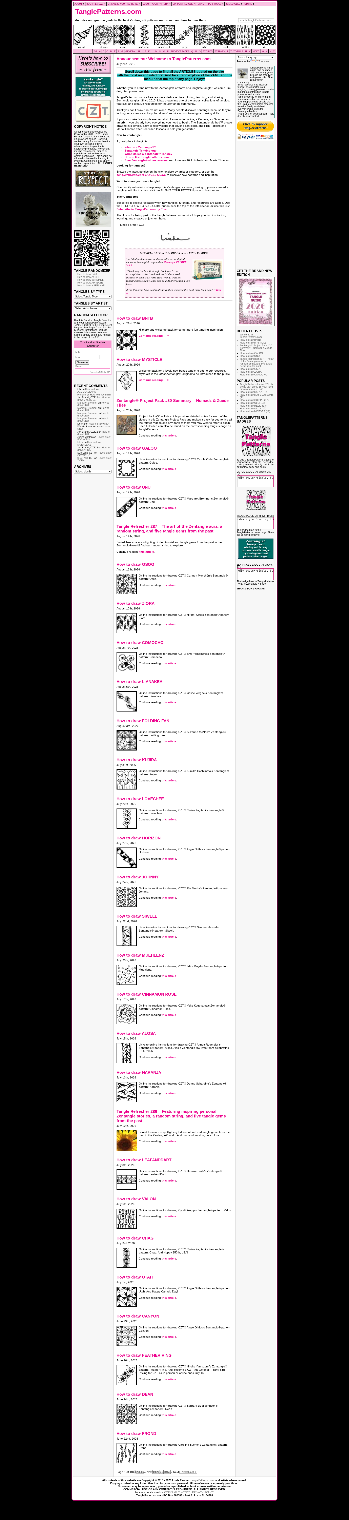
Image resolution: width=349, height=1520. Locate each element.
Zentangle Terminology (141, 150)
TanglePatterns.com (108, 11)
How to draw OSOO (135, 564)
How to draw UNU (99, 424)
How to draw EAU (87, 274)
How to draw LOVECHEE (140, 799)
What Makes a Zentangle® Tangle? (148, 153)
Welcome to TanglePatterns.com (251, 335)
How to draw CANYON (138, 1316)
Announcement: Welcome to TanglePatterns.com (164, 59)
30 (161, 1472)
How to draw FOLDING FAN (143, 721)
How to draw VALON (136, 1199)
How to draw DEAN (135, 1394)
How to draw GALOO (137, 448)
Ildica (80, 442)
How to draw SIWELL (137, 916)
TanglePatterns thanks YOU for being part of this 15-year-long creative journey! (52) (257, 386)
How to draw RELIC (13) (253, 406)
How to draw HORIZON (139, 838)
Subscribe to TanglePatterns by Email (142, 209)
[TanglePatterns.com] (174, 37)
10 (154, 1472)
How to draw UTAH (135, 1277)
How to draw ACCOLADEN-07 (88, 390)
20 (158, 1472)
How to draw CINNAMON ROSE (147, 994)
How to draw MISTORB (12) (255, 411)
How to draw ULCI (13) (252, 403)
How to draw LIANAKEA (139, 681)
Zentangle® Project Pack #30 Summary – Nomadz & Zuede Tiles (256, 348)
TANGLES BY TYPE (89, 291)
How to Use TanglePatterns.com (147, 157)
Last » (192, 1472)
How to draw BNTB (100, 394)
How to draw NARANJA (139, 1072)
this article (169, 435)
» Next (183, 1472)
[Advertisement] (93, 537)
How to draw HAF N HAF (90, 285)
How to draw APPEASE (90, 282)
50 (168, 1472)
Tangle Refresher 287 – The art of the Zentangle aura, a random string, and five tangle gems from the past (169, 528)
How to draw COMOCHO (140, 642)
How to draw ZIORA (136, 603)
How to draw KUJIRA (137, 760)
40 (165, 1472)
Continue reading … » (154, 335)
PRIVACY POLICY (203, 1492)
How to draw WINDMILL (90, 280)
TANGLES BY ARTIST (91, 303)
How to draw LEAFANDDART (144, 1160)
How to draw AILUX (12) (253, 408)
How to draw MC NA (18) (253, 392)
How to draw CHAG (135, 1238)
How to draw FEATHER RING (144, 1355)
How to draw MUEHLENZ (89, 443)
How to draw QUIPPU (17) (254, 400)
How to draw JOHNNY (138, 877)
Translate (264, 61)
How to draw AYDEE (88, 277)
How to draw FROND (136, 1433)
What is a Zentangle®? (140, 147)
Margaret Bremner (87, 403)
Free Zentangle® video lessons (146, 160)
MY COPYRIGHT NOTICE (174, 1492)
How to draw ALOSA (136, 1033)
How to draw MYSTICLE (93, 398)
